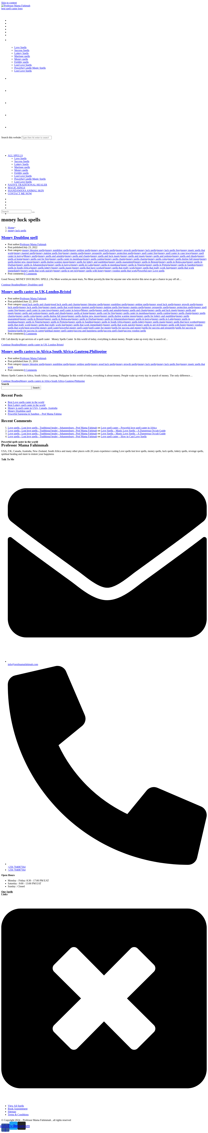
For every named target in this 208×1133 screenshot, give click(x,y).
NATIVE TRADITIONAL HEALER (27, 184)
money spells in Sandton (183, 264)
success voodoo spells (135, 330)
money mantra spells (73, 253)
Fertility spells (21, 173)
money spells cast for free (36, 259)
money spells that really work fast (152, 267)
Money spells (21, 170)
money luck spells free (168, 250)
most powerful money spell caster (42, 327)
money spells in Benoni (146, 262)
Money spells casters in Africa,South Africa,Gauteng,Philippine (54, 351)
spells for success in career (30, 330)
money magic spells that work (58, 307)
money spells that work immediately (84, 324)
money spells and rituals (184, 256)
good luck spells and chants (36, 304)
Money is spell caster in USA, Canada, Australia (32, 408)
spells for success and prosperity (158, 327)
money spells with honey (91, 270)
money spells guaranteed (121, 262)
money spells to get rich (66, 270)
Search (5, 384)
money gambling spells (57, 250)
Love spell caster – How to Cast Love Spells (124, 436)
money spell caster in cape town (174, 253)
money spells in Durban (84, 319)
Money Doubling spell (19, 237)
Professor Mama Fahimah (33, 244)
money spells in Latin (82, 264)
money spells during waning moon (50, 262)
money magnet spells (24, 253)
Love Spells (20, 158)
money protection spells (121, 253)
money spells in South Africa (109, 322)
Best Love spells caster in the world (26, 402)
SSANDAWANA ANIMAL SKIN (26, 190)
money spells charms (136, 259)
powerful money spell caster (73, 327)
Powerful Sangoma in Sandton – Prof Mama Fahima (35, 414)
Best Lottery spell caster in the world (26, 405)
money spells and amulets (51, 256)
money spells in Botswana (172, 262)
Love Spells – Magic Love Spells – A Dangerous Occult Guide (133, 430)
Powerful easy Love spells (150, 270)
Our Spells (7, 891)
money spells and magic (133, 256)
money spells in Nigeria (133, 264)
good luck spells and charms (65, 304)
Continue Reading (22, 284)
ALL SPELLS (15, 155)
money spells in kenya (59, 264)
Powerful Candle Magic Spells (30, 178)
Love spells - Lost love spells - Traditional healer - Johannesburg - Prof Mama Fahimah (52, 427)
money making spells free (49, 253)
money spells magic (62, 267)
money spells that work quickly (37, 270)
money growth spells (126, 250)
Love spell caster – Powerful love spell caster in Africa (129, 427)
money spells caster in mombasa (66, 259)
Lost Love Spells (23, 176)
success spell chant (113, 330)
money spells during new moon (84, 316)
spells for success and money (127, 327)
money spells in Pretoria (157, 264)
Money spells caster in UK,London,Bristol (36, 291)
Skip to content (9, 2)
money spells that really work (120, 267)
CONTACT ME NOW (20, 193)
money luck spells (17, 230)
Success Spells (21, 161)
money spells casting (93, 259)
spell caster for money (100, 327)
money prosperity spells (96, 253)
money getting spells (79, 250)
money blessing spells (33, 250)
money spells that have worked (88, 267)
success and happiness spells (88, 330)
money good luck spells (103, 250)
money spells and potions (159, 256)
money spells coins (157, 259)
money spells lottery (40, 267)
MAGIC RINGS (16, 187)
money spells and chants (77, 256)
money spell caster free (145, 253)
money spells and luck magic (105, 256)
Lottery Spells (21, 164)
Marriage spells (22, 167)
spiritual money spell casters (59, 330)
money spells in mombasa (107, 264)
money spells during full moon (183, 259)
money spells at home (77, 313)
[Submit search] (33, 212)
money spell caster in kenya (66, 310)
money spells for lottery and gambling (88, 262)
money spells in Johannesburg (31, 264)
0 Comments (30, 273)
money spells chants (115, 259)
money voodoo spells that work (121, 270)
